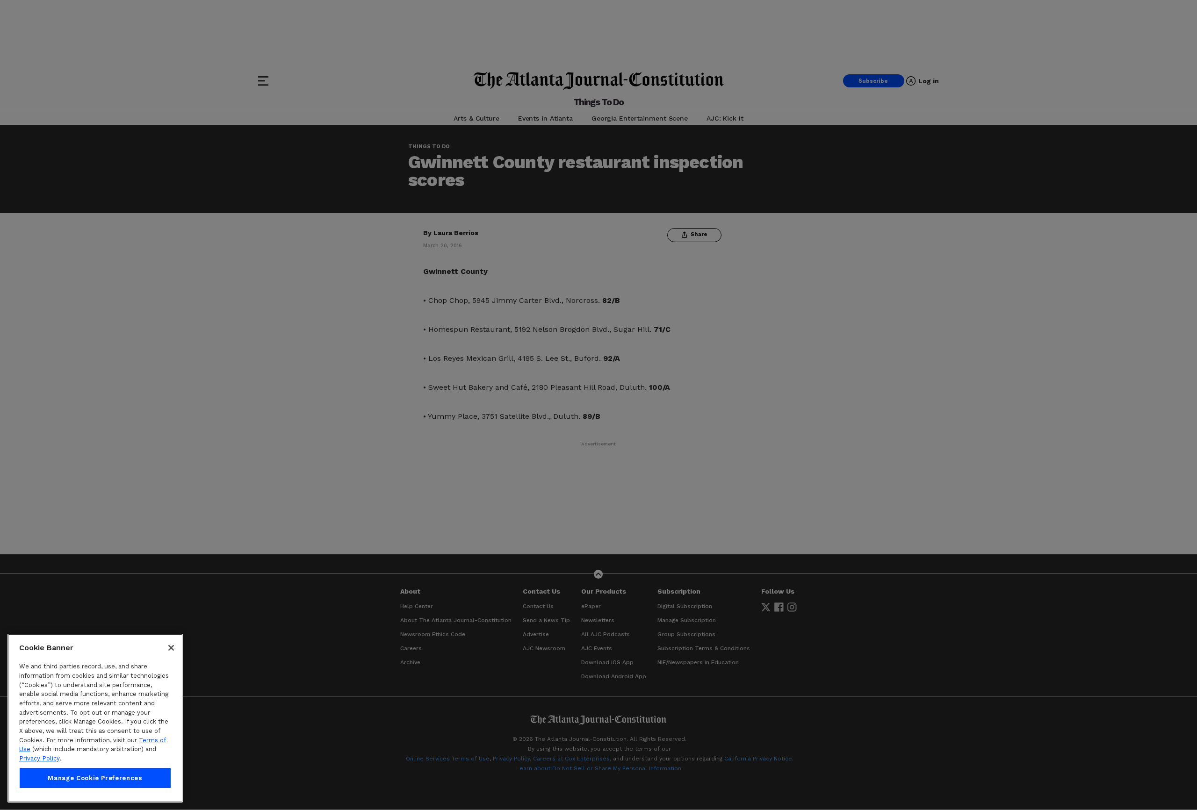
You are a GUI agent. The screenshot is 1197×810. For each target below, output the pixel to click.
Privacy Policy (39, 758)
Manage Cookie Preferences (95, 777)
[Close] (171, 648)
